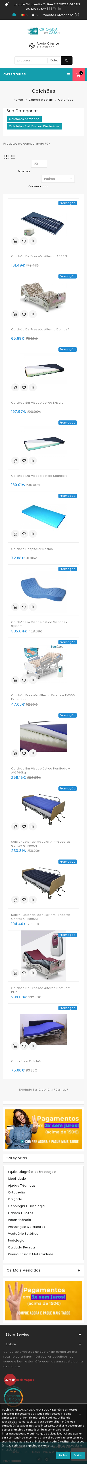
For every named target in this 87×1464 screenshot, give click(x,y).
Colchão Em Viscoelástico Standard (39, 476)
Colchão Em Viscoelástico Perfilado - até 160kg (40, 771)
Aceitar (78, 1455)
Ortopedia (16, 1192)
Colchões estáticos (24, 119)
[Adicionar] (15, 241)
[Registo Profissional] (14, 15)
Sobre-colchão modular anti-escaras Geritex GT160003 (40, 917)
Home (18, 100)
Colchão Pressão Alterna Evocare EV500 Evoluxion (43, 697)
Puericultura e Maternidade (31, 1254)
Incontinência (19, 1220)
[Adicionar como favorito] (24, 241)
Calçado (15, 1199)
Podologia (16, 1240)
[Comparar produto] (33, 241)
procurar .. (66, 60)
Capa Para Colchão (26, 1061)
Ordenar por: (38, 186)
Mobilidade (17, 1178)
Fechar (63, 1455)
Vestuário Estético (23, 1233)
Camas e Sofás (41, 100)
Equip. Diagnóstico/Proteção (32, 1172)
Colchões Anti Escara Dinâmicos (34, 126)
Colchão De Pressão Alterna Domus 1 (40, 330)
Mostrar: (24, 171)
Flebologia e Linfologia (26, 1206)
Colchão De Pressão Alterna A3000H (39, 256)
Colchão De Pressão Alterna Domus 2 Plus (40, 990)
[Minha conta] (35, 15)
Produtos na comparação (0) (26, 143)
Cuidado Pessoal (22, 1247)
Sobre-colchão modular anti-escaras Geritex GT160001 (40, 844)
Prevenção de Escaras (26, 1227)
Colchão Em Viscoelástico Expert (37, 403)
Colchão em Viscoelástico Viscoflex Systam (39, 624)
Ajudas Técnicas (21, 1185)
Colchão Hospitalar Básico (32, 549)
